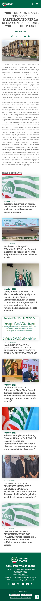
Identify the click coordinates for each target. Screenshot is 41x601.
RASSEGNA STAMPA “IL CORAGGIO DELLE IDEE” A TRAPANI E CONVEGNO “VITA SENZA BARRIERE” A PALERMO (20, 348)
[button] (37, 4)
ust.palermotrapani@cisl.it (26, 577)
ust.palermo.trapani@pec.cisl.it (22, 580)
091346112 (24, 575)
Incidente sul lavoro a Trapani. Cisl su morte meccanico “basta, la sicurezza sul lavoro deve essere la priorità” (20, 207)
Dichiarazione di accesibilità (20, 598)
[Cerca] (33, 4)
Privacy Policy (15, 594)
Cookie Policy (27, 594)
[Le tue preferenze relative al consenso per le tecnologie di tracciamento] (37, 597)
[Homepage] (9, 4)
